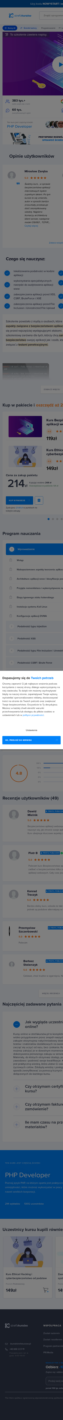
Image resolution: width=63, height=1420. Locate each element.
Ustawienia (31, 730)
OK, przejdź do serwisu (18, 740)
